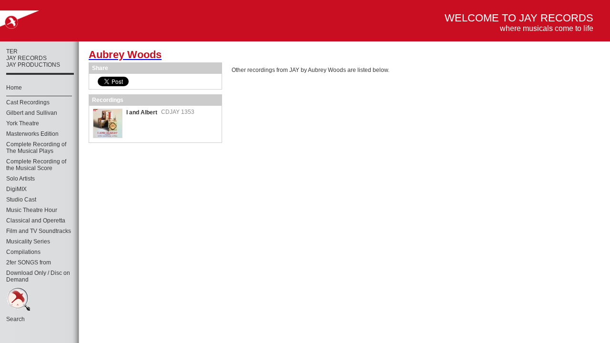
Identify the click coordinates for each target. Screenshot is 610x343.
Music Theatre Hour (31, 210)
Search (15, 319)
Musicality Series (28, 241)
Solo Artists (20, 178)
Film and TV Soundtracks (38, 231)
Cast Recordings (28, 102)
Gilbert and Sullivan (31, 113)
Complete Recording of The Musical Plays (36, 147)
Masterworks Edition (32, 134)
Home (14, 87)
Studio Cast (21, 199)
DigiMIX (16, 189)
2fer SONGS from (28, 262)
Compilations (23, 252)
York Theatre (22, 123)
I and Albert (141, 112)
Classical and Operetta (35, 220)
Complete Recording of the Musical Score (36, 165)
